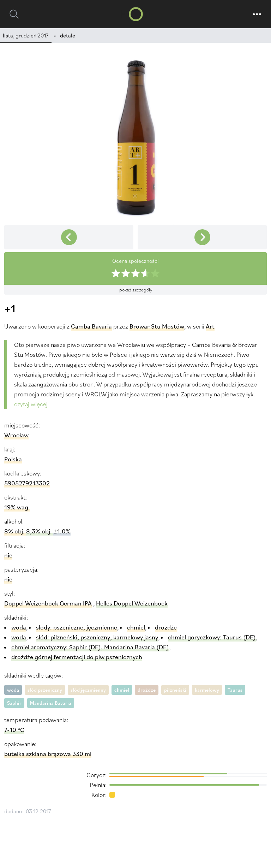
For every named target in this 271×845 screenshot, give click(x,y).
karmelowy (207, 690)
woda (13, 690)
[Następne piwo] (68, 237)
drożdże (147, 690)
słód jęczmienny (88, 690)
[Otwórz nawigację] (257, 14)
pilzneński (175, 690)
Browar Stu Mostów (157, 326)
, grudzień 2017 (26, 35)
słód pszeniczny (45, 690)
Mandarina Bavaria (50, 703)
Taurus (235, 690)
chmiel (121, 690)
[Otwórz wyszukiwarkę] (14, 14)
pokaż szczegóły (135, 289)
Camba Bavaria (91, 326)
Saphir (14, 703)
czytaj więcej (31, 404)
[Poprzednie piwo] (202, 237)
